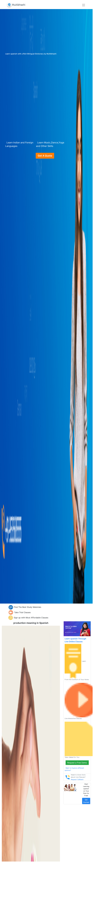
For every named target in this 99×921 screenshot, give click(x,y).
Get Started (86, 801)
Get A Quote (45, 155)
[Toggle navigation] (83, 5)
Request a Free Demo (77, 762)
